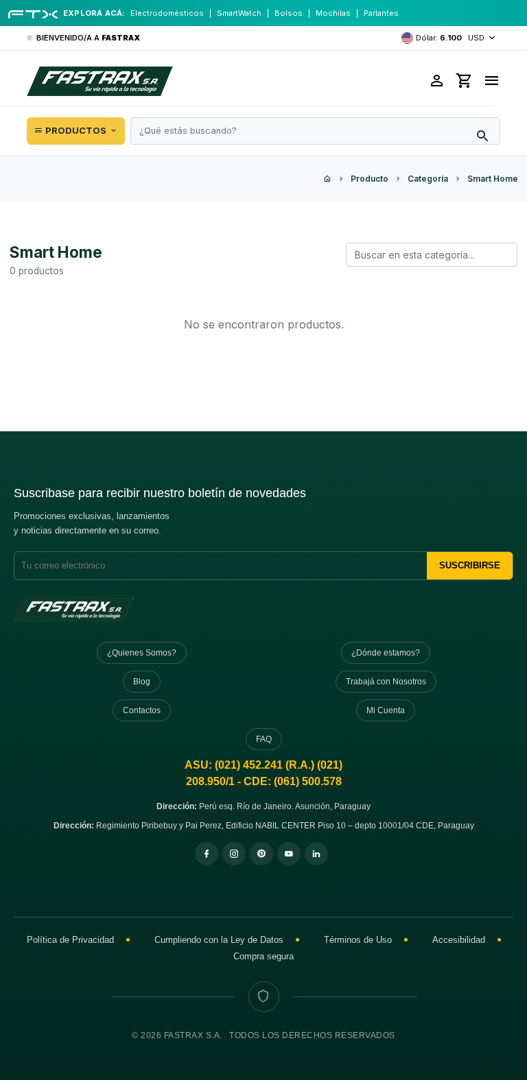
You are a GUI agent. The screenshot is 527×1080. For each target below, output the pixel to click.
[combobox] (315, 131)
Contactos (142, 710)
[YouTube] (289, 853)
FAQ (264, 739)
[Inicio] (327, 179)
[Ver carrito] (464, 80)
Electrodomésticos (167, 13)
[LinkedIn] (316, 853)
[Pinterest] (261, 853)
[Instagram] (234, 853)
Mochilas (333, 13)
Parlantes (381, 13)
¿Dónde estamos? (385, 653)
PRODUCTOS (75, 130)
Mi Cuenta (385, 710)
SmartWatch (239, 13)
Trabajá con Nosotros (386, 681)
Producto (369, 178)
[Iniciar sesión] (437, 80)
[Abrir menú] (491, 80)
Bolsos (288, 13)
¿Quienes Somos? (141, 653)
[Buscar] (482, 136)
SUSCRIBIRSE (469, 565)
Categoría (428, 178)
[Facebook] (206, 853)
